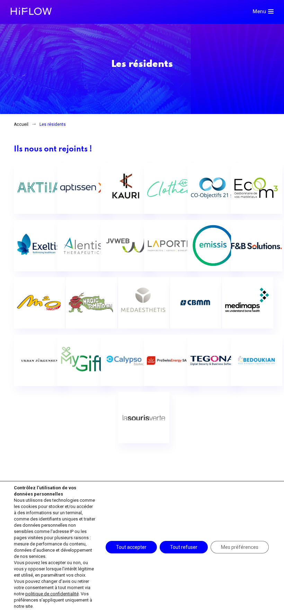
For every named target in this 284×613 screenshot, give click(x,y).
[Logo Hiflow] (31, 11)
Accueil (21, 124)
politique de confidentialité (52, 593)
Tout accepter (131, 547)
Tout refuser (183, 547)
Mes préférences (239, 547)
